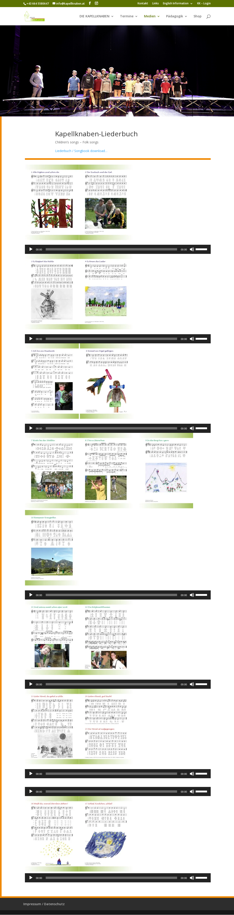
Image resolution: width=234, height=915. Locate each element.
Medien (150, 16)
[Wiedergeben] (31, 249)
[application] (118, 249)
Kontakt (143, 3)
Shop (198, 16)
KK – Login (204, 3)
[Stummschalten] (192, 249)
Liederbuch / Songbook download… (81, 151)
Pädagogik (174, 16)
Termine (126, 16)
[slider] (202, 249)
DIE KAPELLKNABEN (94, 16)
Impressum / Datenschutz (44, 904)
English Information (176, 3)
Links (155, 3)
